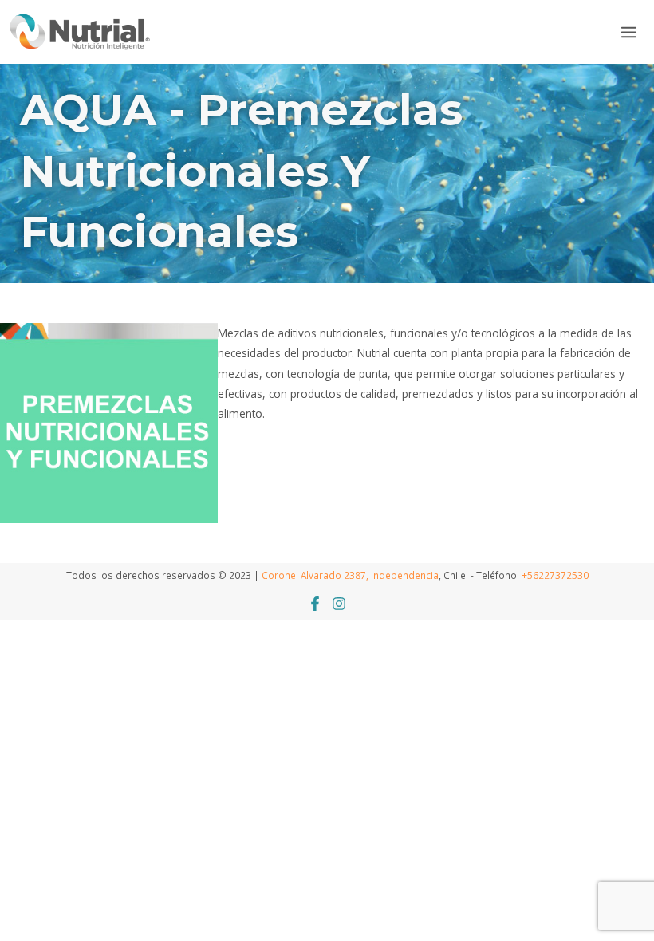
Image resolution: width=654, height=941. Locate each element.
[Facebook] (315, 603)
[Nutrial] (80, 31)
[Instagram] (339, 603)
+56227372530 (555, 575)
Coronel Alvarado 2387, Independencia (350, 575)
